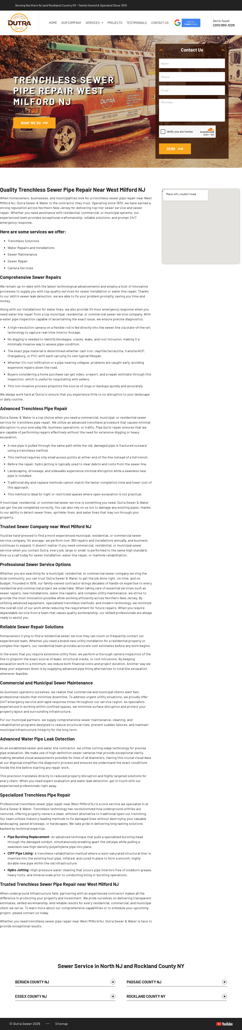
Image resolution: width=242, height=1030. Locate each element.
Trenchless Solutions (23, 241)
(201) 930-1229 (223, 25)
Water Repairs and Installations (31, 248)
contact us (31, 913)
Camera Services (20, 268)
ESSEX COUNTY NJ (31, 996)
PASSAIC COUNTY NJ (144, 982)
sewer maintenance (96, 720)
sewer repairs (10, 593)
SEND (171, 149)
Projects (114, 22)
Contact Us (160, 22)
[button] (65, 983)
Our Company (71, 22)
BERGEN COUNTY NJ (32, 982)
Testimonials (136, 22)
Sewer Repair (18, 261)
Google (187, 23)
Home (53, 22)
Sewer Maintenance (22, 254)
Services (93, 22)
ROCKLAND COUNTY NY (146, 996)
